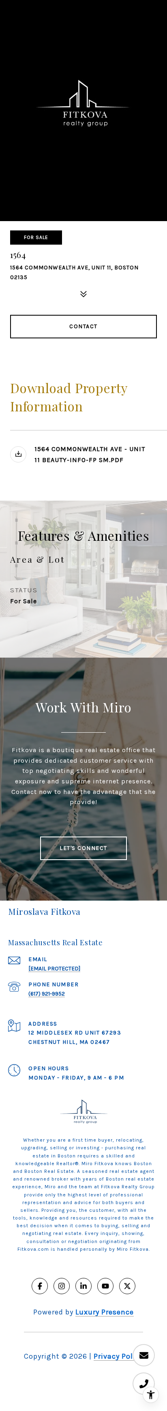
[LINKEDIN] (83, 1286)
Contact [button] (83, 326)
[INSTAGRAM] (62, 1286)
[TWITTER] (127, 1286)
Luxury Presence (104, 1312)
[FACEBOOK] (40, 1286)
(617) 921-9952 (46, 993)
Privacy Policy (118, 1356)
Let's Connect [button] (83, 848)
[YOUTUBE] (105, 1286)
